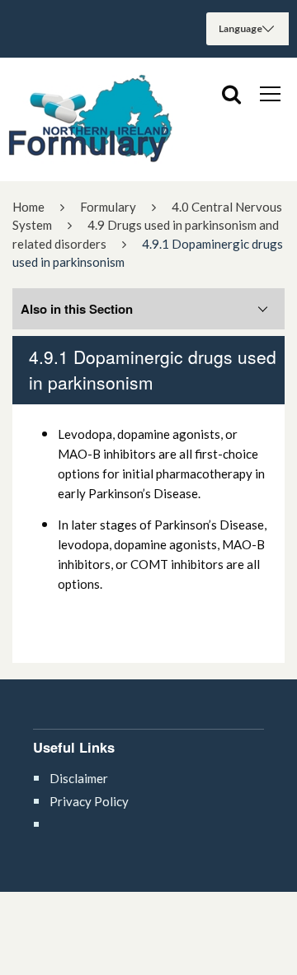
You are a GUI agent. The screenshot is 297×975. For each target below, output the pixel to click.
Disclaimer (79, 778)
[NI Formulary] (90, 119)
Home (28, 206)
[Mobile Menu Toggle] (270, 93)
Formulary (108, 206)
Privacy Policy (89, 801)
